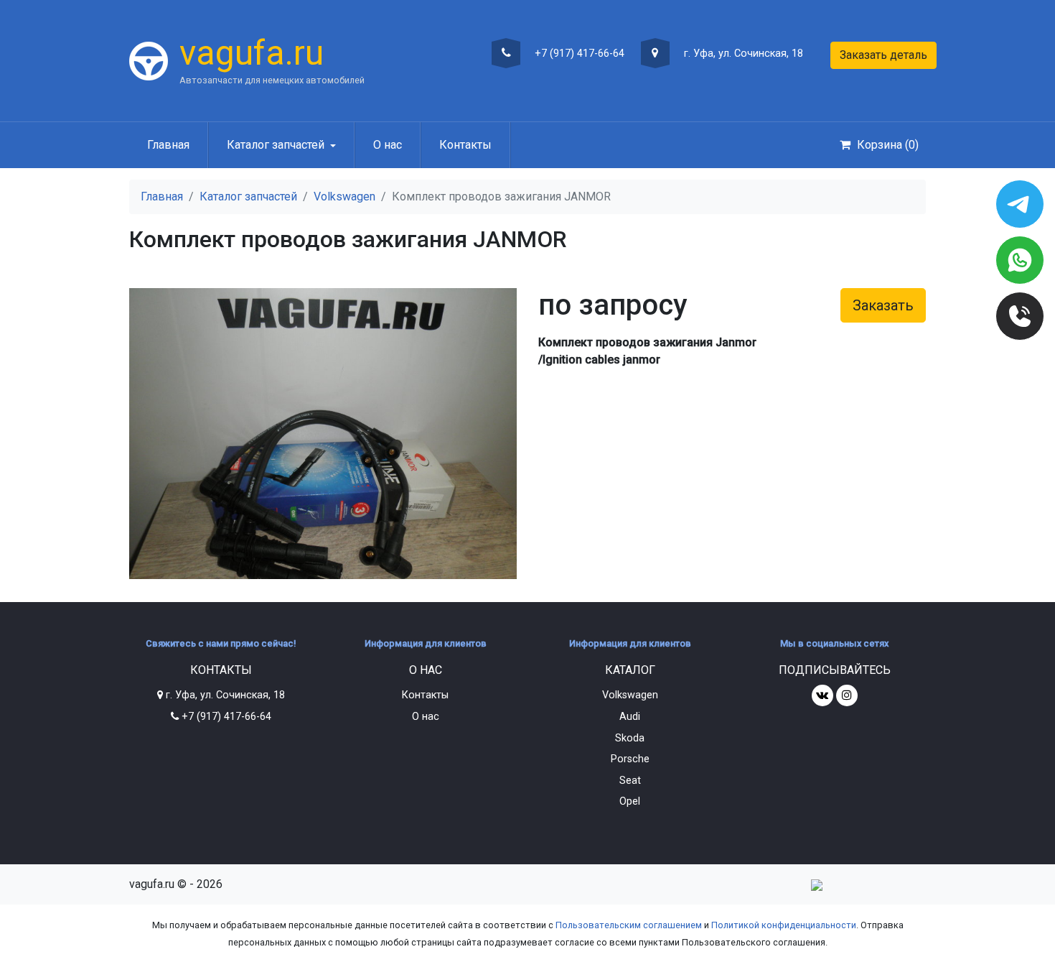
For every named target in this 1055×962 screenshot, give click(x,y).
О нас (387, 145)
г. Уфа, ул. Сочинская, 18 (742, 53)
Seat (630, 780)
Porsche (630, 759)
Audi (629, 717)
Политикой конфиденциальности (783, 925)
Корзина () (886, 145)
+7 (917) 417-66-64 (578, 53)
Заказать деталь (883, 55)
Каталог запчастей (248, 196)
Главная (168, 145)
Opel (629, 801)
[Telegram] (1019, 204)
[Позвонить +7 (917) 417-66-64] (1019, 316)
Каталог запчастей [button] (275, 145)
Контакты (465, 145)
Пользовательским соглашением (628, 925)
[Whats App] (1019, 260)
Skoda (629, 738)
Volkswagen (344, 196)
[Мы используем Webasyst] (816, 884)
